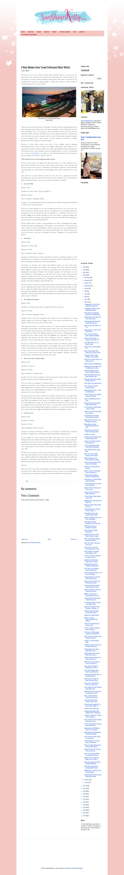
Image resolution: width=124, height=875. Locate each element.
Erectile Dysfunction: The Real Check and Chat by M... (92, 577)
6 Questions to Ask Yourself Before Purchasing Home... (91, 431)
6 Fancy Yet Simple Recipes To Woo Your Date (92, 624)
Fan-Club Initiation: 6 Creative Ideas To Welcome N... (92, 741)
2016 (84, 802)
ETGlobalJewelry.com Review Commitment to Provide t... (92, 416)
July (86, 291)
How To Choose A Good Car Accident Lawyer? (91, 387)
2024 (84, 272)
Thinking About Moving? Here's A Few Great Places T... (92, 675)
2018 (84, 797)
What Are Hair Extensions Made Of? (92, 347)
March (86, 302)
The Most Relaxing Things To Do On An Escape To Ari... (92, 658)
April (86, 299)
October (87, 283)
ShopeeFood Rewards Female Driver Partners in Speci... (91, 535)
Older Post (74, 539)
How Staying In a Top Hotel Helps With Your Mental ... (92, 480)
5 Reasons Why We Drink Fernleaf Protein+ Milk (90, 701)
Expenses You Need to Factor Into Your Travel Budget (92, 518)
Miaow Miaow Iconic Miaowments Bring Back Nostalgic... (92, 733)
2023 (84, 275)
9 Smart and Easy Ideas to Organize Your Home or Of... (92, 339)
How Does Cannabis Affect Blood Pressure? (92, 505)
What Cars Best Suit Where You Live (92, 326)
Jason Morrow (68, 868)
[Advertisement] (62, 50)
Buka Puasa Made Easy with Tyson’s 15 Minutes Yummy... (92, 371)
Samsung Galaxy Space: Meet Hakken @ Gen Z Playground (92, 712)
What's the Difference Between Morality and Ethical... (92, 539)
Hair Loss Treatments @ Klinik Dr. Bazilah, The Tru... (92, 556)
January (87, 782)
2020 (84, 791)
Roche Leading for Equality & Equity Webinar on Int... (91, 552)
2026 (84, 267)
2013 (84, 810)
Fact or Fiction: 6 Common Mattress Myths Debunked (91, 335)
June (86, 294)
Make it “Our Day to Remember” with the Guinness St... (92, 471)
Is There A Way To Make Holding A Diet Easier (92, 497)
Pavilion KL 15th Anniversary (91, 708)
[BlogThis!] (23, 70)
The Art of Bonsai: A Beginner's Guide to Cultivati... (92, 628)
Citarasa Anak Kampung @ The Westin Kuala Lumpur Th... (92, 705)
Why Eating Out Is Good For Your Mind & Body (92, 330)
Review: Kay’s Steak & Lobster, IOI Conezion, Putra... (93, 360)
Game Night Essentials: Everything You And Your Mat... (92, 522)
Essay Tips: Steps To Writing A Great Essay (92, 544)
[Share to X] (25, 70)
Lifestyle (31, 32)
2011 (84, 816)
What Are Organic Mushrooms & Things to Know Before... (92, 746)
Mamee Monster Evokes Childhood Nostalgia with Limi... (91, 425)
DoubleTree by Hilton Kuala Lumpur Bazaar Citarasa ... (91, 561)
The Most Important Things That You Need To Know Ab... (92, 645)
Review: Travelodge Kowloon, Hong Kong (91, 138)
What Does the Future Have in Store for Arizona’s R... (92, 662)
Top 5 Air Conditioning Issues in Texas (92, 399)
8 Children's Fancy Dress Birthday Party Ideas (90, 527)
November (87, 280)
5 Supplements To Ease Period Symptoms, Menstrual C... (92, 305)
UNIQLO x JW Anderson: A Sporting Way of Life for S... (92, 595)
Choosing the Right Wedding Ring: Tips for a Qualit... (91, 729)
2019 (84, 794)
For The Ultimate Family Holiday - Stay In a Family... (92, 408)
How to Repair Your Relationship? (93, 383)
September (88, 286)
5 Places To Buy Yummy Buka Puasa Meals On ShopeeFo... (92, 446)
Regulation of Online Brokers (91, 615)
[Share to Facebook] (27, 70)
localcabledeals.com (36, 153)
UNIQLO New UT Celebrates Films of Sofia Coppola (92, 771)
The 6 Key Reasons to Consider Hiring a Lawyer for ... (92, 510)
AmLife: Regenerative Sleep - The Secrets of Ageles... (93, 573)
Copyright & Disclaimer (29, 34)
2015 (84, 805)
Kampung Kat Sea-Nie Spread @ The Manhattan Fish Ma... (92, 367)
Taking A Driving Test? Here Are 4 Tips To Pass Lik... (92, 750)
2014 (84, 807)
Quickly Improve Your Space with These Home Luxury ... (92, 318)
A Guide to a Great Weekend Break (91, 641)
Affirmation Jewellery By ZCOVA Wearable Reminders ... (92, 763)
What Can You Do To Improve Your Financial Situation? (93, 637)
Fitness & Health (64, 32)
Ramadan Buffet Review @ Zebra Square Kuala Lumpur (92, 775)
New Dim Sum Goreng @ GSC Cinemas (92, 467)
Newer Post (24, 539)
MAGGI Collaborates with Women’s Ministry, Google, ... (92, 459)
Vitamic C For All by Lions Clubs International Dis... (92, 442)
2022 (84, 786)
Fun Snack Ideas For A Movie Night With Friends (91, 650)
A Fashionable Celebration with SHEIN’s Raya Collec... (92, 309)
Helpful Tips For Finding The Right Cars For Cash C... (91, 758)
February (87, 780)
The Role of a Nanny (89, 434)
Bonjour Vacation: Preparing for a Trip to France (92, 488)
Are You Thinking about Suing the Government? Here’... (92, 724)
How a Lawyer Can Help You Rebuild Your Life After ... (91, 667)
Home (23, 32)
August (86, 288)
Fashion (46, 32)
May (86, 297)
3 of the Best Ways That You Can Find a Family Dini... (92, 484)
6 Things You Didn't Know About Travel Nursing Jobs (92, 599)
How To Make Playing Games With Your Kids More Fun (91, 671)
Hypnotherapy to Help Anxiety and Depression (93, 501)
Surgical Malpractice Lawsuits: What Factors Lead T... (92, 654)
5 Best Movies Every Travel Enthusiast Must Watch (91, 514)
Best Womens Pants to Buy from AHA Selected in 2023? (92, 692)
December (87, 277)
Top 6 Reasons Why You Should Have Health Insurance (92, 322)
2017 (84, 799)
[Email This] (22, 70)
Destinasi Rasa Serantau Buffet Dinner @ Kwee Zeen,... (92, 404)
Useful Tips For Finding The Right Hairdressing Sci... (91, 679)
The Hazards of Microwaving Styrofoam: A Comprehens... (92, 633)
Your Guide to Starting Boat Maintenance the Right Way (92, 313)
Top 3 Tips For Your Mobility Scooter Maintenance (91, 569)
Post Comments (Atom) (34, 542)
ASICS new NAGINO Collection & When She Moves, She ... (92, 375)
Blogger (81, 868)
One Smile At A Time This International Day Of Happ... (92, 548)
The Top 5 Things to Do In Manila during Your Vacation (92, 395)
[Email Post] (26, 481)
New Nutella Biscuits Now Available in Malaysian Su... (91, 565)
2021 (84, 788)
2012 (84, 813)
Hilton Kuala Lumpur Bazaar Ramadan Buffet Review (91, 767)
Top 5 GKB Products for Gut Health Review (91, 343)
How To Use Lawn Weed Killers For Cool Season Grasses (92, 754)
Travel (54, 32)
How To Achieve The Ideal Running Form (90, 531)
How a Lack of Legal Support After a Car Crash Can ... (91, 684)
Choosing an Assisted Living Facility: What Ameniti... (91, 611)
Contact (82, 32)
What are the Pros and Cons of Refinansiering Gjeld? (92, 582)
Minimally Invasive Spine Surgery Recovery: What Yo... (92, 380)
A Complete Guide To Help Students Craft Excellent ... (91, 356)
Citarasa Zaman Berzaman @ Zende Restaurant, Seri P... (91, 586)
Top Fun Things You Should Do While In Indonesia (92, 493)
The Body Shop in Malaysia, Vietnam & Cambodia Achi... (92, 476)
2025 (84, 270)
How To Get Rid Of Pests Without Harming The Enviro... (93, 720)
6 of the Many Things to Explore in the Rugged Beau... (92, 603)
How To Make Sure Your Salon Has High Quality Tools (93, 688)
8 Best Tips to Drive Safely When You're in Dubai (92, 412)
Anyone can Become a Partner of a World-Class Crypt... (92, 590)
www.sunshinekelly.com (87, 121)
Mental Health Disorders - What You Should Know (92, 391)
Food (74, 32)
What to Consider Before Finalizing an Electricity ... (91, 696)
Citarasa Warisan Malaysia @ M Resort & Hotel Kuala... (92, 463)
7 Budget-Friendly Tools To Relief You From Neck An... (92, 716)
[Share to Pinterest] (28, 70)
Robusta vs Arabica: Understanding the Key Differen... (90, 619)
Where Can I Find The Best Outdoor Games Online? (91, 454)
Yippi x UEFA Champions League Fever (92, 450)
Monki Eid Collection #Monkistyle (92, 364)
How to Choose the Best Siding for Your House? (92, 737)
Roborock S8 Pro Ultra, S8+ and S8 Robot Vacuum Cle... (92, 420)
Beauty (39, 32)
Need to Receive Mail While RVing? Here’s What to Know (92, 352)
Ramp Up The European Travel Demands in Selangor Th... (92, 607)
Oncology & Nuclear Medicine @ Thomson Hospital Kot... (92, 437)
